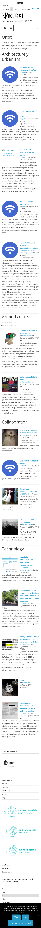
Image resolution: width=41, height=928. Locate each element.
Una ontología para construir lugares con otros (28, 114)
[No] (38, 916)
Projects (5, 787)
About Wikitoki (7, 780)
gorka (24, 72)
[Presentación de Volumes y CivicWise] (10, 68)
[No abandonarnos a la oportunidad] (10, 520)
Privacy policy (6, 868)
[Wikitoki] (5, 28)
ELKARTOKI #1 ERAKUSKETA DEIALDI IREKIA (28, 152)
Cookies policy (7, 872)
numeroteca (26, 570)
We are (4, 784)
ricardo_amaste (27, 525)
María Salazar (26, 336)
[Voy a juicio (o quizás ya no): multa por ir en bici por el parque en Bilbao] (10, 637)
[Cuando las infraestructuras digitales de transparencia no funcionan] (10, 557)
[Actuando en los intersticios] (10, 202)
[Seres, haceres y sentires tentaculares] (10, 489)
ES (3, 9)
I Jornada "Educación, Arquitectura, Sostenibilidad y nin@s (29, 245)
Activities (5, 794)
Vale (16, 917)
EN (11, 9)
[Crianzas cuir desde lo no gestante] (10, 331)
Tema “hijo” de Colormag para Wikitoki (18, 880)
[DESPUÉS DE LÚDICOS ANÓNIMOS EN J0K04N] (10, 430)
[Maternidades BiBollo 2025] (10, 377)
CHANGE (5, 5)
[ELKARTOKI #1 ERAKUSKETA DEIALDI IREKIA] (10, 150)
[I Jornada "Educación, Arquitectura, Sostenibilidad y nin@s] (10, 243)
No (25, 917)
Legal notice (6, 865)
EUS (7, 9)
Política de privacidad (20, 923)
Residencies (6, 791)
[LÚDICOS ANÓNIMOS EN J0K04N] (10, 461)
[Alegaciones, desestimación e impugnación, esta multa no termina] (10, 704)
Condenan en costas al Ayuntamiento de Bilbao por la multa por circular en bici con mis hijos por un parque (29, 595)
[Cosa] (10, 681)
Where (17, 9)
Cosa (22, 680)
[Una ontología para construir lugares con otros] (10, 111)
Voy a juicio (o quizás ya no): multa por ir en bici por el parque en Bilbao (29, 639)
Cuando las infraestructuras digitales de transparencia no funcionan (26, 562)
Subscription (25, 9)
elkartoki (25, 157)
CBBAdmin (25, 435)
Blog (3, 798)
